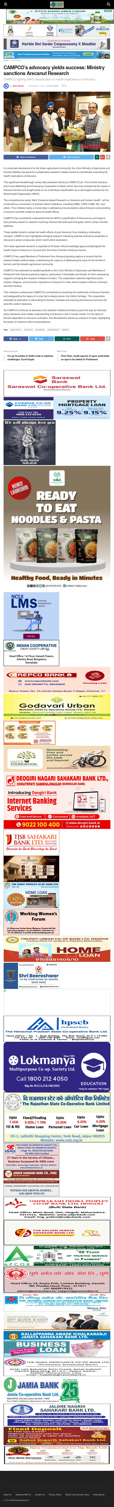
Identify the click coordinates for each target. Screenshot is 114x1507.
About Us (8, 1488)
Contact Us (40, 1488)
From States (16, 60)
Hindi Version (98, 1488)
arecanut (28, 329)
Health (65, 329)
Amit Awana (18, 85)
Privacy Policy (55, 1488)
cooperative (53, 329)
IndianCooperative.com (19, 1494)
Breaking (40, 329)
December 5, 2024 (36, 85)
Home (6, 60)
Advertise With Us (23, 1488)
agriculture (16, 329)
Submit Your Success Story (77, 1488)
